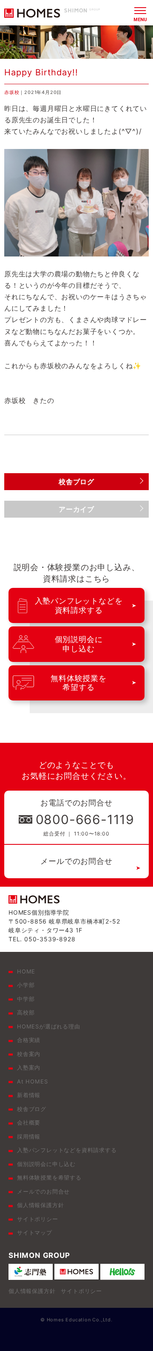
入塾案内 (28, 1067)
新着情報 (28, 1095)
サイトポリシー (37, 1219)
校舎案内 (28, 1053)
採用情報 (28, 1136)
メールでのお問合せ (76, 861)
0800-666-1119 (85, 819)
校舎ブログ (31, 1109)
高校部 (25, 1012)
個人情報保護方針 (40, 1205)
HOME (26, 971)
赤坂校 (11, 92)
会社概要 (28, 1122)
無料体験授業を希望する (49, 1177)
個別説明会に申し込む (46, 1164)
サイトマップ (34, 1232)
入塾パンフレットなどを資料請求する (67, 1150)
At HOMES (32, 1081)
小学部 (25, 985)
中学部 (25, 998)
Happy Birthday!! (41, 72)
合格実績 (28, 1040)
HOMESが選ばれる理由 (48, 1026)
